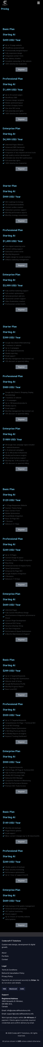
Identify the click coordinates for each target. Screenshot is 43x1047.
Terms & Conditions (9, 970)
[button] (38, 3)
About (4, 953)
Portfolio (5, 956)
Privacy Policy (7, 976)
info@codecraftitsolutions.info (18, 1010)
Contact (5, 959)
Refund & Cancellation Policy (13, 973)
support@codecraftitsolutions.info (20, 1014)
